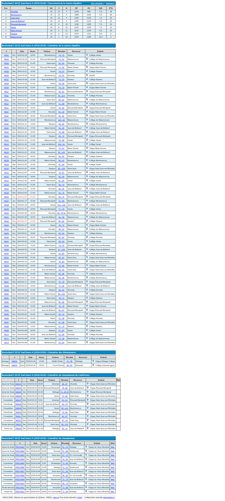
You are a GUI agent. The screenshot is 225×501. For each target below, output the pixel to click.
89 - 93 (69, 365)
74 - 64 (61, 266)
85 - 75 (61, 197)
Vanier (13, 27)
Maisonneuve (16, 37)
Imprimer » (110, 3)
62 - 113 (61, 96)
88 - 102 (61, 294)
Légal (79, 497)
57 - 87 (61, 330)
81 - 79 (65, 404)
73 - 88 (65, 488)
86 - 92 (61, 221)
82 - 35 (61, 112)
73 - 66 (65, 463)
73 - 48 (61, 338)
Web (112, 447)
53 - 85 (61, 253)
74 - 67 (61, 71)
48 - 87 (65, 384)
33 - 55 (61, 75)
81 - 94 (61, 181)
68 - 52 (61, 229)
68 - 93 (61, 160)
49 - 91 (61, 258)
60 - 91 (61, 237)
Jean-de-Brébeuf (18, 21)
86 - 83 (61, 241)
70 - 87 (61, 173)
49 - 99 (61, 278)
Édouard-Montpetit (18, 24)
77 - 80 (61, 286)
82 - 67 (61, 310)
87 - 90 (65, 471)
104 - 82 (61, 120)
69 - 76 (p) (61, 213)
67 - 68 (61, 322)
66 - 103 (64, 424)
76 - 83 (61, 262)
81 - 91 (65, 400)
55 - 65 (61, 343)
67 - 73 (65, 455)
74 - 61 (65, 459)
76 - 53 (61, 88)
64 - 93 (61, 290)
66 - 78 (65, 483)
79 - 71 (61, 298)
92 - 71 (65, 428)
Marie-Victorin (16, 30)
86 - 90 (61, 189)
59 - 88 (61, 83)
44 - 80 (61, 124)
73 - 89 (61, 140)
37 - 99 (69, 361)
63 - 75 (61, 193)
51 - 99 (61, 318)
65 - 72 (61, 136)
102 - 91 (61, 144)
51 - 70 (65, 447)
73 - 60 (65, 412)
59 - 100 (61, 152)
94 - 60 (61, 156)
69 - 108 (61, 168)
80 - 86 (61, 302)
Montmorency (16, 15)
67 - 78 (65, 420)
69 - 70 (61, 185)
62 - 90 (61, 128)
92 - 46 (61, 217)
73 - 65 (61, 79)
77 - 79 (61, 209)
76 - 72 (61, 225)
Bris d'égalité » (97, 3)
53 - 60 (61, 63)
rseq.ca (56, 497)
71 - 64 (61, 67)
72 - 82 (65, 396)
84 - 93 (61, 270)
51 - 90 (61, 201)
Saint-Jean (15, 18)
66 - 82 (65, 475)
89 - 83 (61, 100)
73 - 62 (61, 59)
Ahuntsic (14, 11)
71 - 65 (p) (64, 392)
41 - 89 (61, 334)
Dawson (14, 34)
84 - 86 (61, 274)
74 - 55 (61, 245)
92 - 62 (61, 233)
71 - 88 (61, 104)
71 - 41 (65, 467)
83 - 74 (61, 314)
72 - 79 (61, 282)
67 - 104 (61, 249)
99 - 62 (61, 92)
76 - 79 (61, 306)
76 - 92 (61, 108)
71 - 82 (65, 492)
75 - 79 (65, 479)
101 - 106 (61, 205)
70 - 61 (61, 148)
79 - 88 (61, 132)
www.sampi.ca (108, 497)
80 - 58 (61, 177)
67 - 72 (61, 326)
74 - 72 (61, 55)
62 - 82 (61, 116)
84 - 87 (65, 416)
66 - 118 (64, 408)
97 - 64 (61, 164)
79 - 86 (65, 388)
